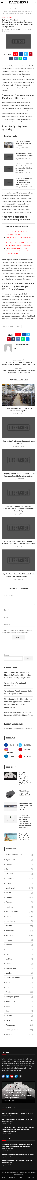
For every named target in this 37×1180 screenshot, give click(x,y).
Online (19, 987)
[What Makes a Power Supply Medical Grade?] (10, 794)
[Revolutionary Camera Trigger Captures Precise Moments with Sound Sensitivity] (8, 182)
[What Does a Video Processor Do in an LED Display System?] (10, 806)
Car (19, 869)
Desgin (19, 883)
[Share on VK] (16, 58)
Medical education (19, 978)
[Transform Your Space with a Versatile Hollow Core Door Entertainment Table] (18, 528)
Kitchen (19, 945)
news (18, 326)
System (19, 1016)
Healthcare (19, 921)
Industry (19, 926)
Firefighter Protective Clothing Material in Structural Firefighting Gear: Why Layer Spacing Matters (17, 675)
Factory (19, 893)
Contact (20, 1177)
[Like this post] (16, 54)
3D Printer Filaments (19, 855)
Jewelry (19, 940)
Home (4, 9)
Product (19, 992)
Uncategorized (19, 1030)
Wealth (19, 1035)
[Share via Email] (25, 58)
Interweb (19, 935)
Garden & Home (15, 9)
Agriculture (19, 860)
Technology (19, 1025)
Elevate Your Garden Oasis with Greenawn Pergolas (23, 143)
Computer (19, 878)
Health (19, 916)
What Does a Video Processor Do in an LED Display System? (25, 806)
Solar (19, 1006)
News (19, 983)
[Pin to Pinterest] (30, 54)
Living (19, 964)
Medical (19, 973)
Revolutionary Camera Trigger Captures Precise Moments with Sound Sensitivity (17, 251)
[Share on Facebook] (21, 54)
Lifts (19, 954)
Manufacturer (19, 968)
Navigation (28, 729)
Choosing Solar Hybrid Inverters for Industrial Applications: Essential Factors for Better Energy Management (25, 822)
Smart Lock (19, 1001)
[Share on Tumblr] (11, 58)
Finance (19, 902)
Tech (19, 1020)
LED (19, 949)
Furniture (19, 907)
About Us (12, 1177)
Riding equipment (19, 997)
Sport (19, 1011)
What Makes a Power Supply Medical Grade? (24, 793)
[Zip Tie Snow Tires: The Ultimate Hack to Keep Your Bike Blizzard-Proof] (18, 560)
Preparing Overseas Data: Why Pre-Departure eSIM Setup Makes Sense (26, 837)
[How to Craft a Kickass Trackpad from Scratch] (8, 157)
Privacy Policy (31, 1177)
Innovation (19, 931)
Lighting (19, 959)
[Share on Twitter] (26, 54)
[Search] (35, 2)
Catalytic (19, 874)
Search (7, 655)
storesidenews (14, 29)
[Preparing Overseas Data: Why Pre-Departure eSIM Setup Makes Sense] (10, 837)
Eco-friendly (19, 888)
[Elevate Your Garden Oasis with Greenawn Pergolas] (8, 145)
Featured (19, 897)
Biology (19, 864)
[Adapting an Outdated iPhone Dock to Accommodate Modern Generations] (8, 169)
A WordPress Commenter (13, 729)
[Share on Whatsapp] (20, 58)
